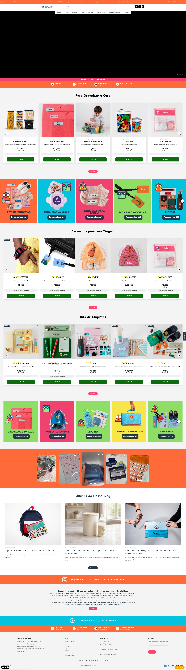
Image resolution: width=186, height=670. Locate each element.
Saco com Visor (93, 277)
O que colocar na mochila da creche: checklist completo (29, 550)
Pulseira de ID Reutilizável (21, 277)
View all (93, 307)
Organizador (129, 141)
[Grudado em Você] (47, 6)
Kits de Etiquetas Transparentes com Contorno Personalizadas (57, 364)
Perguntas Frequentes (70, 641)
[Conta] (136, 6)
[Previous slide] (39, 469)
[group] (93, 43)
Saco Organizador (165, 141)
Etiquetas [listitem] (74, 12)
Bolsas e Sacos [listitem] (101, 12)
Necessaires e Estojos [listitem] (114, 12)
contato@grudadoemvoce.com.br (108, 649)
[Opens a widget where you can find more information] (180, 667)
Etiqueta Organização (57, 141)
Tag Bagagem (57, 277)
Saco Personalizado (129, 277)
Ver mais (93, 608)
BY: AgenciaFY (94, 665)
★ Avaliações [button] (184, 336)
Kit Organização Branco (20, 141)
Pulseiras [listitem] (90, 12)
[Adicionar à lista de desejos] (36, 104)
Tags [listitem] (82, 12)
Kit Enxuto (93, 363)
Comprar (21, 159)
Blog (66, 644)
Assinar (152, 652)
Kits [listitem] (67, 12)
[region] (93, 43)
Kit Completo (165, 363)
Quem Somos (68, 646)
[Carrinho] (143, 6)
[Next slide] (146, 469)
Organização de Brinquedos (93, 141)
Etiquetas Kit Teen (129, 363)
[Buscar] (120, 7)
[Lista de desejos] (139, 6)
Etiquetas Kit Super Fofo (21, 363)
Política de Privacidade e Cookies (72, 653)
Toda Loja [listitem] (59, 12)
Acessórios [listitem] (126, 12)
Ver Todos (93, 171)
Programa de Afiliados (70, 655)
